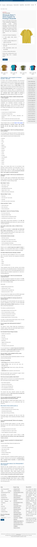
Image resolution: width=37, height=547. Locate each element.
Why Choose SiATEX (5, 489)
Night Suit (15, 500)
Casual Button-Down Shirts (18, 499)
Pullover (20, 517)
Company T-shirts (17, 489)
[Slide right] (19, 36)
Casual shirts (16, 517)
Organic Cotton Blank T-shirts (18, 521)
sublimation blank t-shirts (18, 522)
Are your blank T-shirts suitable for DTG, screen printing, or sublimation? (32, 107)
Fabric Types (3, 508)
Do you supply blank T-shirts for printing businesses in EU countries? (32, 83)
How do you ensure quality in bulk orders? (32, 111)
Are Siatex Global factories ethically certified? (32, 98)
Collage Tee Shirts (17, 490)
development (31, 500)
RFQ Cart (3, 506)
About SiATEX (27, 4)
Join (2, 519)
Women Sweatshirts (17, 497)
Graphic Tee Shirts (17, 527)
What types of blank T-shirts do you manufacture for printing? (32, 85)
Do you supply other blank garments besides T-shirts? (32, 104)
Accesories (3, 509)
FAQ (2, 504)
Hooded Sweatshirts (17, 516)
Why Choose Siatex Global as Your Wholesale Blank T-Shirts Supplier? (32, 121)
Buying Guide (16, 4)
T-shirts (15, 526)
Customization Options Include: (32, 96)
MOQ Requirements (5, 499)
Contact (32, 4)
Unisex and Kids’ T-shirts (32, 90)
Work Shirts (16, 494)
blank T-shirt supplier (18, 122)
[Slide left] (33, 36)
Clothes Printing (4, 511)
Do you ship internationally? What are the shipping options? (32, 117)
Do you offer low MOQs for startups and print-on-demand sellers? (32, 102)
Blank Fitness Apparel (17, 512)
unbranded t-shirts (17, 514)
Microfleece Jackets (17, 507)
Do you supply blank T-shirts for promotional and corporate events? (32, 100)
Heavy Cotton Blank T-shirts (18, 524)
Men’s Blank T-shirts (32, 87)
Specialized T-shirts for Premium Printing (32, 92)
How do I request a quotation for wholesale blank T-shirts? (32, 119)
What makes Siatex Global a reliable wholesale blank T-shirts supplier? (32, 81)
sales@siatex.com (33, 0)
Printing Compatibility (32, 109)
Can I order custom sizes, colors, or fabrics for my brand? (32, 94)
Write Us (5, 59)
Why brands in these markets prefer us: (32, 115)
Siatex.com (31, 489)
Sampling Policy (4, 497)
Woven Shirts (16, 504)
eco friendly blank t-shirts (18, 502)
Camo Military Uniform (17, 495)
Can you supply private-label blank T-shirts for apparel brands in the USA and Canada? (32, 113)
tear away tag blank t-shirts (18, 492)
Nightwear (15, 519)
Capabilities (22, 4)
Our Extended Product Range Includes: (32, 106)
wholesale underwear (17, 509)
